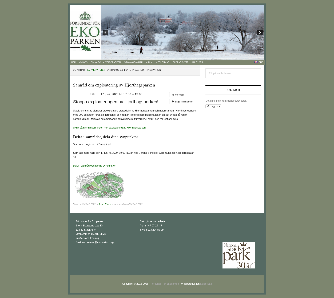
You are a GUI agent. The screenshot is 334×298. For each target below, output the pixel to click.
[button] (182, 101)
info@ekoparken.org (87, 238)
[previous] (105, 32)
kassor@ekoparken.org (100, 242)
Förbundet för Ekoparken (165, 283)
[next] (260, 32)
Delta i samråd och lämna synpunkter (94, 165)
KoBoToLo (206, 283)
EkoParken (85, 31)
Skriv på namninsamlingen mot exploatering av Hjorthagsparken (109, 127)
